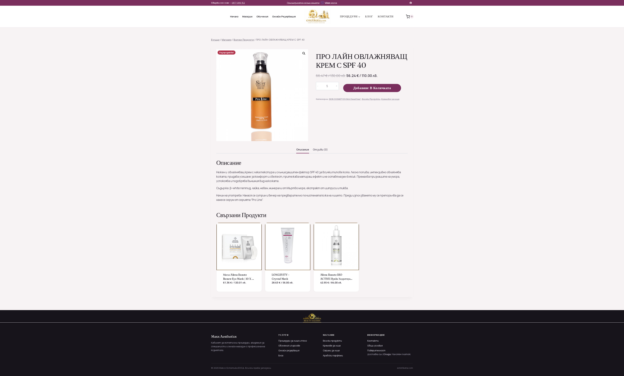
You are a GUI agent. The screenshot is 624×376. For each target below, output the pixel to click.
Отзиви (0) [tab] (320, 149)
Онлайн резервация (288, 350)
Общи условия (375, 345)
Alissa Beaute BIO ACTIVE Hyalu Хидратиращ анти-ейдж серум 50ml (336, 278)
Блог (369, 16)
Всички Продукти (371, 99)
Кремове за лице (390, 99)
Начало (234, 16)
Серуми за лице (331, 350)
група (331, 2)
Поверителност (376, 350)
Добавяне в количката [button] (239, 288)
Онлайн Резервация (284, 16)
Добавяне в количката (372, 88)
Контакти (385, 16)
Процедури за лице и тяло (292, 340)
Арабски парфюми (333, 355)
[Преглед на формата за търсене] (214, 16)
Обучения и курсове (289, 345)
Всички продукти (332, 340)
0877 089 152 (238, 2)
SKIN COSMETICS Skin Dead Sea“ (345, 99)
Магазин (247, 16)
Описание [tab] (302, 149)
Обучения (262, 16)
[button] (304, 53)
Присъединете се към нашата (303, 2)
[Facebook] (411, 3)
